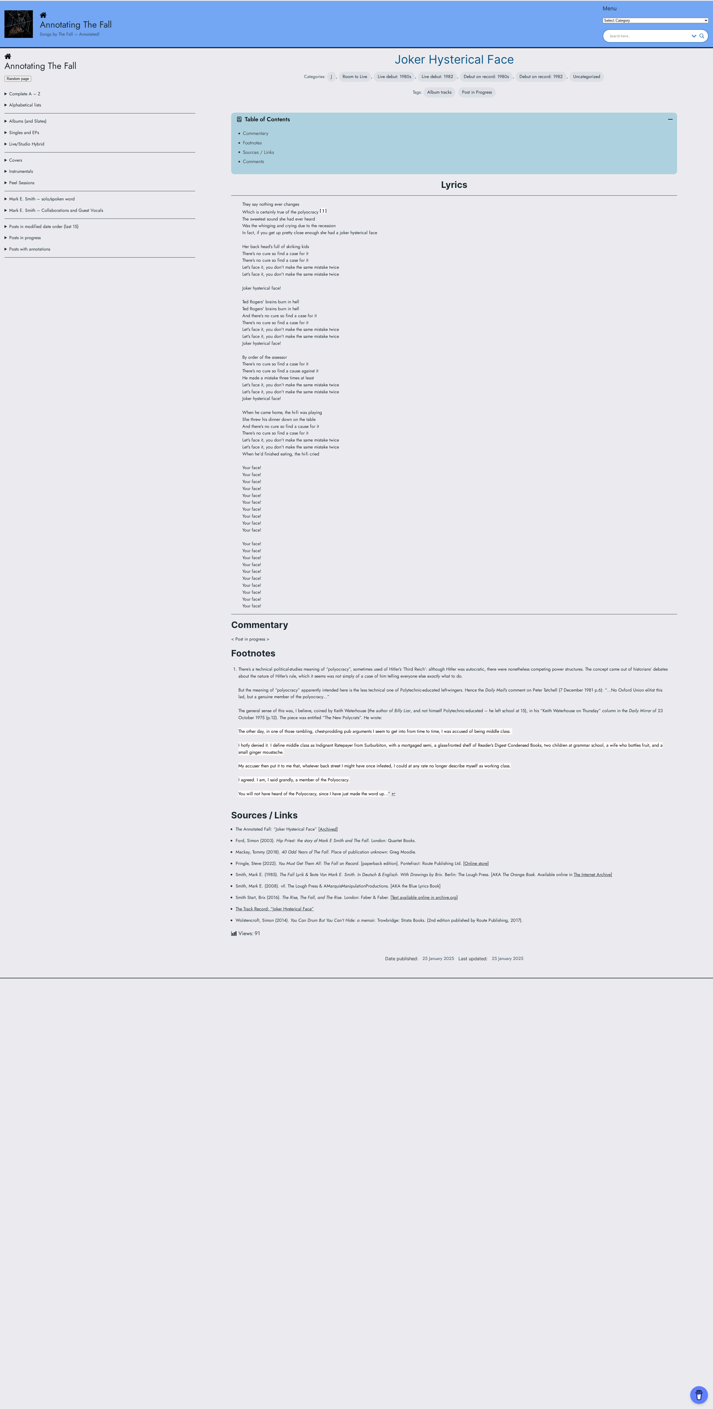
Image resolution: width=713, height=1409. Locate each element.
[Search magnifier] (702, 36)
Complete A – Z (24, 94)
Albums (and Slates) (28, 121)
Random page (18, 79)
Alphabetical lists (25, 105)
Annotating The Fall (76, 24)
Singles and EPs (24, 132)
